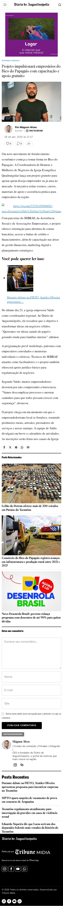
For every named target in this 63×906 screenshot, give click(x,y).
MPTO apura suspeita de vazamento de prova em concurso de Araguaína (29, 800)
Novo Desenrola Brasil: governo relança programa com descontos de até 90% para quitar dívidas (31, 618)
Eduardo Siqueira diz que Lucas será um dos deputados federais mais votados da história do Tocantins (30, 828)
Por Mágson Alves (26, 127)
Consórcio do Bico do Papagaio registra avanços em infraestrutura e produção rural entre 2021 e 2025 (31, 562)
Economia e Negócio (11, 61)
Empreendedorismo (13, 734)
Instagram (36, 131)
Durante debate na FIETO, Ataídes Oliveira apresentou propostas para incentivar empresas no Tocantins (30, 787)
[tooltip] (4, 447)
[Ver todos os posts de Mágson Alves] (8, 129)
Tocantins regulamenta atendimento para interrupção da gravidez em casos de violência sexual (29, 813)
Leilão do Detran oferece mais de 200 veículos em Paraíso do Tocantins (30, 508)
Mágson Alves (21, 742)
